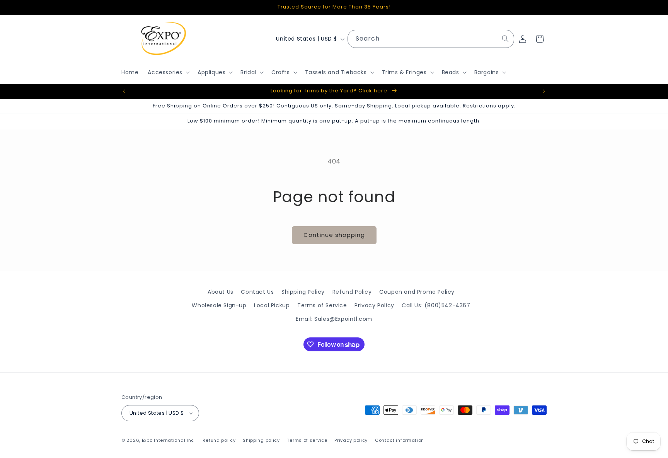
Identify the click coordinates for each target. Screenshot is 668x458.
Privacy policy (351, 440)
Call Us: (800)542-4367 (436, 305)
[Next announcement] (543, 91)
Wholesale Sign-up (219, 305)
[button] (168, 72)
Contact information (399, 440)
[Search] (505, 38)
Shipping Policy (303, 292)
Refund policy (219, 440)
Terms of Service (322, 305)
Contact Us (257, 292)
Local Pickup (272, 305)
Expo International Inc (168, 440)
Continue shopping (334, 235)
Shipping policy (261, 440)
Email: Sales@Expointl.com (334, 319)
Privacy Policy (374, 305)
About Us (220, 292)
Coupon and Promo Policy (417, 292)
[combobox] (431, 39)
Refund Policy (352, 292)
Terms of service (307, 440)
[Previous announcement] (124, 91)
